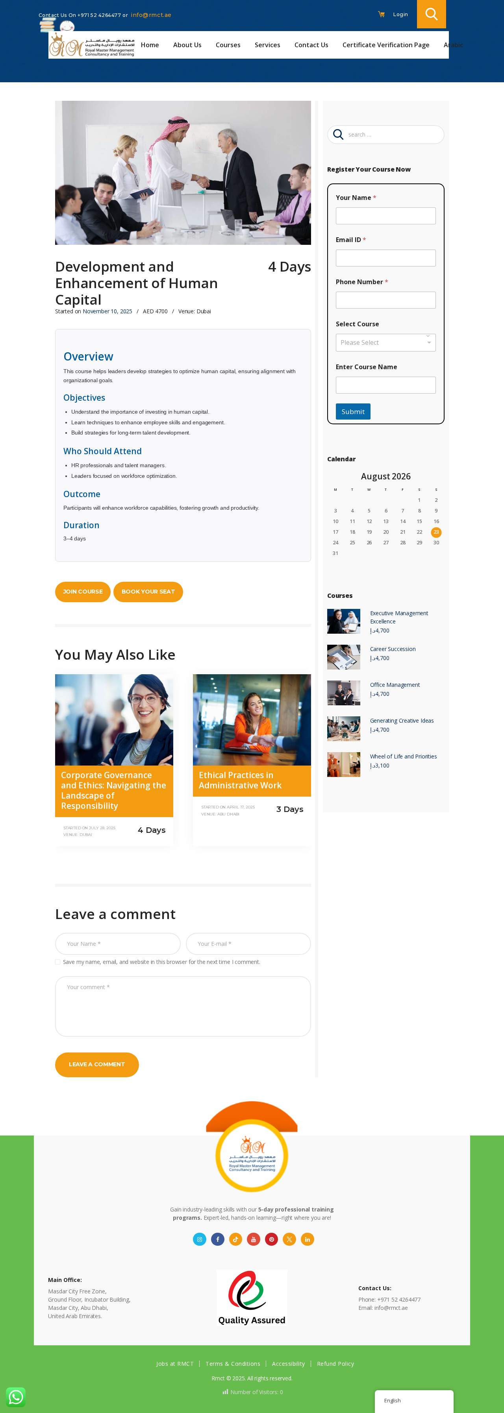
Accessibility (288, 1363)
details (81, 809)
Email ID (351, 240)
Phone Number (362, 282)
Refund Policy (335, 1363)
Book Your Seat (148, 591)
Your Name (356, 198)
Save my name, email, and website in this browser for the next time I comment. (161, 961)
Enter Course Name (366, 367)
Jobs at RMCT (175, 1363)
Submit (353, 411)
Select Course (357, 324)
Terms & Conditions (233, 1363)
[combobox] (386, 342)
